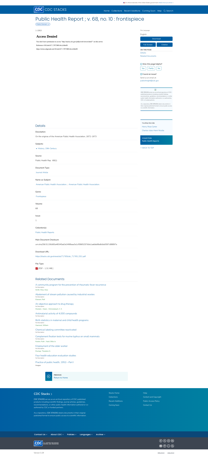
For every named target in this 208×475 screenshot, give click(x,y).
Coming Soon (148, 10)
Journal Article (42, 172)
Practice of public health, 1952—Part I (54, 362)
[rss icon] (172, 446)
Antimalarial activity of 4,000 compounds (56, 313)
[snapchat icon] (168, 446)
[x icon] (164, 440)
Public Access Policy (151, 401)
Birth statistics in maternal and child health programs (62, 320)
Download (156, 38)
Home (107, 10)
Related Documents (148, 56)
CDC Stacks (42, 394)
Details (143, 53)
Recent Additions (132, 10)
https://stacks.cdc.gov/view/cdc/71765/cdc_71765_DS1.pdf (60, 256)
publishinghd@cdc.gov (149, 80)
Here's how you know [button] (166, 3)
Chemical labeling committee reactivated (55, 329)
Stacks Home (114, 393)
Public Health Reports (44, 232)
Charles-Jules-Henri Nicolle (153, 130)
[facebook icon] (160, 440)
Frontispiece (41, 196)
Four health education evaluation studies (55, 355)
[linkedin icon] (172, 440)
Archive (99, 434)
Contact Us (147, 405)
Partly (151, 68)
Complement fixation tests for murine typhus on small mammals (67, 336)
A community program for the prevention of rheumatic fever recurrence (70, 284)
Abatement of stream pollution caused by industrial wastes (65, 294)
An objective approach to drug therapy (54, 303)
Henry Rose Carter (149, 126)
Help (159, 10)
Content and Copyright (152, 397)
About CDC (56, 434)
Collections (116, 10)
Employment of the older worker (51, 346)
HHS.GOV (161, 453)
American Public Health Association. (51, 184)
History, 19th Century (47, 148)
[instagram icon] (168, 440)
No (159, 68)
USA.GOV (170, 453)
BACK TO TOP (148, 148)
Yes (143, 68)
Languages (85, 434)
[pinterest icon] (164, 446)
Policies (70, 434)
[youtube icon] (160, 446)
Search (169, 10)
